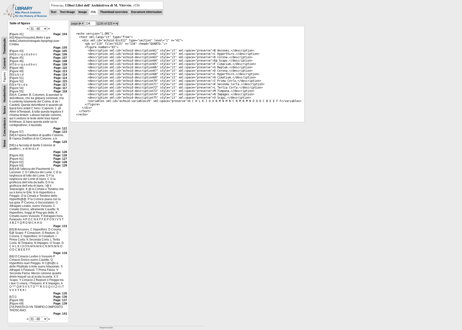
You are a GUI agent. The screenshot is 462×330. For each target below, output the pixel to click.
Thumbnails (4, 46)
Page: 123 (60, 131)
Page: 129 (60, 165)
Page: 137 (60, 300)
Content (4, 63)
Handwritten (4, 94)
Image (82, 12)
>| (117, 23)
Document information (146, 12)
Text (53, 12)
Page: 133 (60, 226)
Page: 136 (60, 296)
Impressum (106, 327)
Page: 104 (60, 34)
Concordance (4, 127)
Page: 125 (60, 142)
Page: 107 (60, 57)
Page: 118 (60, 91)
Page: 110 (60, 68)
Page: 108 (60, 61)
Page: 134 (60, 253)
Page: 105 (60, 47)
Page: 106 (60, 54)
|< (80, 23)
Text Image (67, 12)
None (4, 143)
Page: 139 (60, 303)
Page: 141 (60, 313)
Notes (4, 110)
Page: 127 (60, 158)
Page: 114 (60, 74)
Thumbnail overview (114, 12)
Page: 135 (60, 293)
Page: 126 (60, 152)
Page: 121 (60, 128)
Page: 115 (60, 81)
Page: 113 (60, 71)
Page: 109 (60, 64)
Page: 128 (60, 162)
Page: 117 (60, 84)
